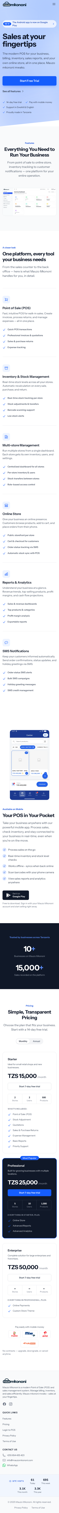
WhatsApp (12, 1465)
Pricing (6, 1424)
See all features (12, 91)
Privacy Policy (9, 1435)
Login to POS (9, 1430)
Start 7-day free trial (29, 1086)
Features (7, 1418)
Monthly (23, 1041)
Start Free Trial (29, 81)
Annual (36, 1041)
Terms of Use (9, 1441)
